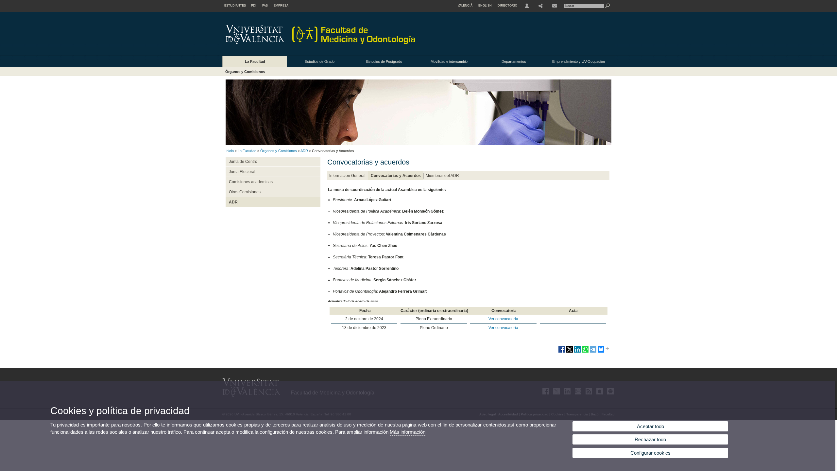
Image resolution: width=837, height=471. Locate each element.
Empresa (281, 5)
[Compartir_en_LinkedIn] (577, 352)
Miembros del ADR (442, 175)
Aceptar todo (650, 426)
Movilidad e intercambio (449, 61)
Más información (407, 432)
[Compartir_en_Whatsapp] (585, 352)
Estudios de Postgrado (384, 61)
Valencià (465, 5)
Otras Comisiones (245, 192)
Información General (347, 175)
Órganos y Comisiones (245, 72)
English (485, 5)
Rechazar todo (650, 439)
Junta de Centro (243, 161)
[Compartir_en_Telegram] (593, 352)
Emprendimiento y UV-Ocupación (578, 61)
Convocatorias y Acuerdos (396, 175)
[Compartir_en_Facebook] (562, 352)
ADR (304, 151)
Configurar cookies (650, 453)
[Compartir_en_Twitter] (569, 352)
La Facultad (255, 61)
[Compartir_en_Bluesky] (601, 352)
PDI (253, 5)
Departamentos (514, 61)
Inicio (230, 151)
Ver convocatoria (503, 319)
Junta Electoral (242, 171)
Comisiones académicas (251, 182)
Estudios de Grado (319, 61)
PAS (265, 5)
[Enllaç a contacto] (554, 6)
